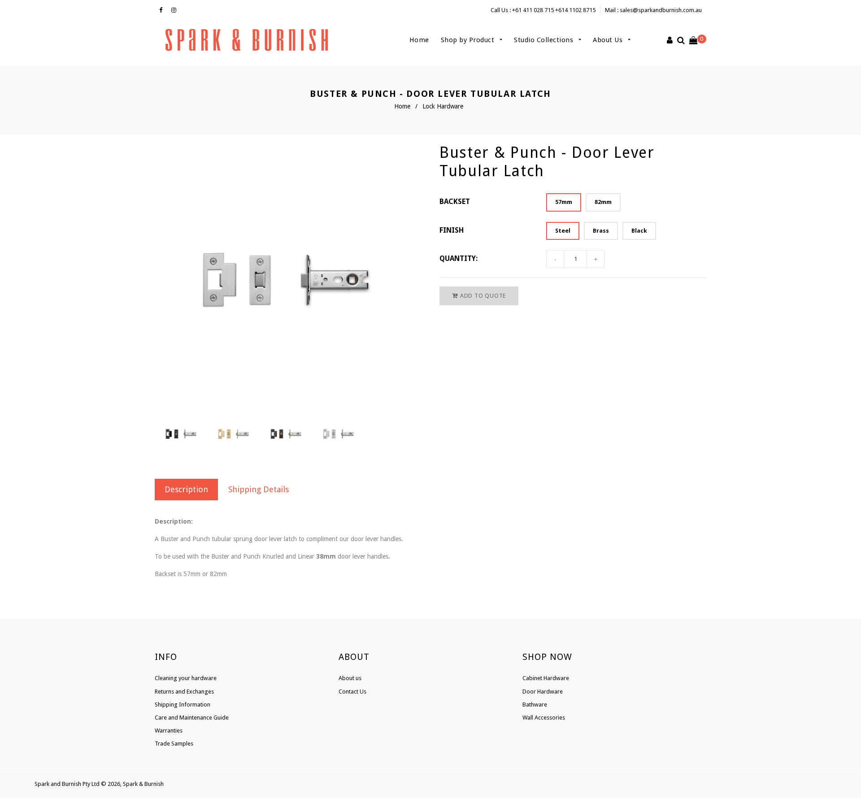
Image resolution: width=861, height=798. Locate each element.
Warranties (169, 730)
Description (186, 489)
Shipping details (258, 489)
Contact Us (352, 691)
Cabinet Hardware (545, 678)
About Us (609, 40)
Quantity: (458, 258)
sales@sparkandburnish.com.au (661, 10)
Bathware (534, 704)
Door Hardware (542, 691)
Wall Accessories (543, 717)
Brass (601, 230)
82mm (603, 202)
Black (639, 230)
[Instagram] (176, 10)
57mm (563, 202)
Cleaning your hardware (186, 678)
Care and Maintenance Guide (192, 717)
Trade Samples (174, 743)
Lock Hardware (442, 106)
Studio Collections (544, 40)
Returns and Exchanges (184, 691)
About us (350, 678)
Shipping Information (182, 704)
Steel (562, 230)
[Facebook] (163, 10)
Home (419, 40)
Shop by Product (468, 40)
